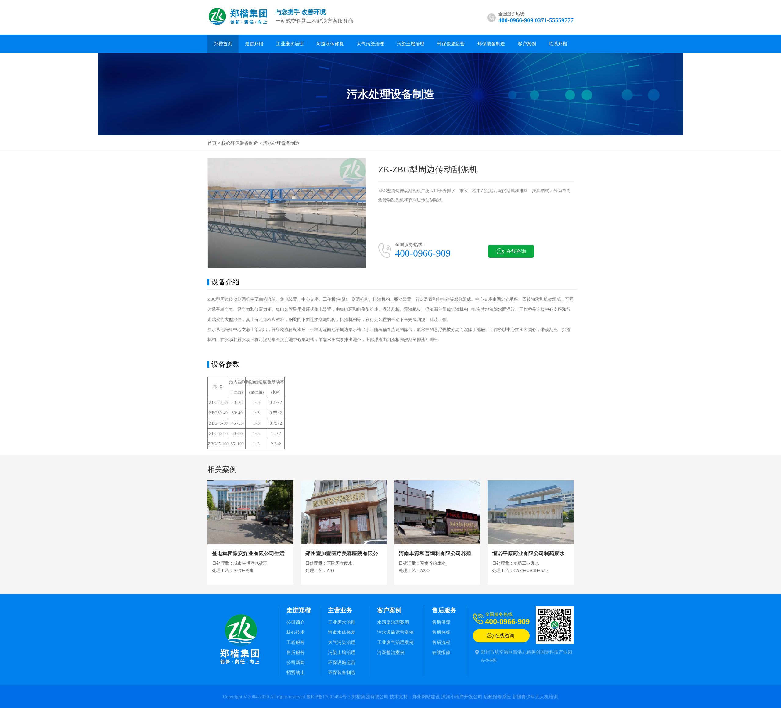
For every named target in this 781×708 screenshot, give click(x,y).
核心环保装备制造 (239, 143)
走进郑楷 (254, 43)
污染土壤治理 (410, 43)
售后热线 (441, 632)
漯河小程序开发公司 (461, 696)
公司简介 (295, 622)
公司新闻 (295, 662)
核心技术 (295, 632)
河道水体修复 (330, 43)
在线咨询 (516, 251)
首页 (212, 143)
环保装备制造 (491, 43)
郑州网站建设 (426, 696)
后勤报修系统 (497, 696)
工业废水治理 (290, 43)
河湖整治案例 (391, 652)
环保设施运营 (451, 43)
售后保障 (441, 622)
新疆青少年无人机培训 (535, 696)
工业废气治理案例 (395, 642)
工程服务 (295, 642)
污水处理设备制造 (281, 143)
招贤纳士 (295, 672)
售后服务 (295, 652)
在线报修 (441, 652)
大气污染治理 (370, 43)
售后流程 (441, 642)
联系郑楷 (558, 43)
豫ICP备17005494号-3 (328, 696)
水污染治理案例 (393, 622)
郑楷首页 (223, 43)
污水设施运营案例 (395, 632)
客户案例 (527, 43)
